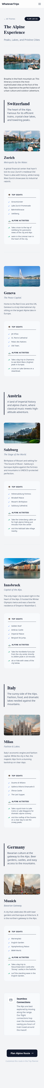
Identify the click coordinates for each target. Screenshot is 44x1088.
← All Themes (9, 19)
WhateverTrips (10, 4)
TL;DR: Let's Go (32, 19)
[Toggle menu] (39, 3)
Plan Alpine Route (20, 1053)
